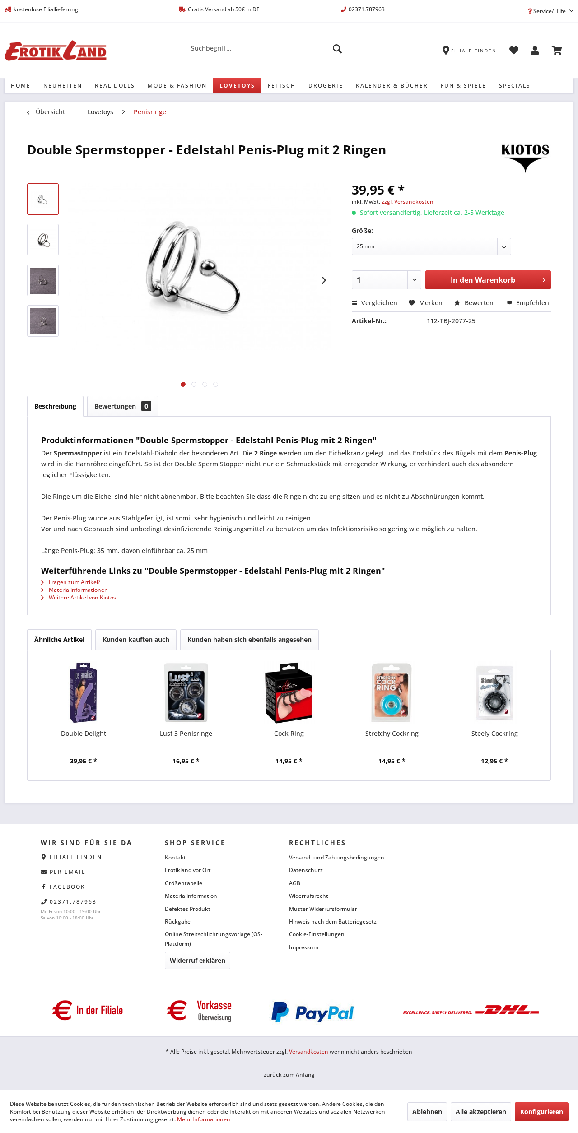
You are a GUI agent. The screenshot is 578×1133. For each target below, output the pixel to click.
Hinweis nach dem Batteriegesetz (333, 921)
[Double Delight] (83, 692)
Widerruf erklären (197, 960)
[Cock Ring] (289, 692)
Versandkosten (308, 1051)
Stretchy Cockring (392, 733)
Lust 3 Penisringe (186, 733)
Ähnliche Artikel (59, 639)
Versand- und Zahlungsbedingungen (336, 857)
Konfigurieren (541, 1111)
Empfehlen (531, 302)
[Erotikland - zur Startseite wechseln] (56, 50)
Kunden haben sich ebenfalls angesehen (249, 639)
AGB (294, 883)
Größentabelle (183, 883)
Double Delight (83, 733)
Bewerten (479, 302)
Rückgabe (178, 921)
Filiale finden (76, 857)
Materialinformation (191, 896)
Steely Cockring (494, 733)
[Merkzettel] (513, 52)
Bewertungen (121, 406)
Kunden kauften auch (136, 639)
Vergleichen (378, 302)
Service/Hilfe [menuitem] (549, 11)
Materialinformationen (77, 590)
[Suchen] (337, 48)
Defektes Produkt (187, 909)
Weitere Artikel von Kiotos (81, 597)
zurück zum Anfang (289, 1074)
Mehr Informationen (203, 1119)
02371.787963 (73, 901)
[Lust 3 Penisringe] (186, 692)
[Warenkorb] (557, 52)
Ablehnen (427, 1111)
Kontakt (175, 857)
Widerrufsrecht (308, 896)
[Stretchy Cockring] (392, 692)
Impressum (303, 947)
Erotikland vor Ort (188, 870)
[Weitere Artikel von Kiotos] (525, 158)
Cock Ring (289, 733)
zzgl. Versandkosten (408, 201)
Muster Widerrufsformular (323, 909)
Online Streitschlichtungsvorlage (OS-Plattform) (213, 938)
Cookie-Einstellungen (317, 934)
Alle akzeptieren (481, 1111)
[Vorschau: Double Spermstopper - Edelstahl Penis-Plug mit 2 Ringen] (43, 199)
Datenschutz (306, 870)
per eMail (67, 872)
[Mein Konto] (535, 52)
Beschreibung (55, 406)
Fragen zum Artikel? (73, 582)
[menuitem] (266, 48)
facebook (67, 887)
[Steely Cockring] (494, 692)
